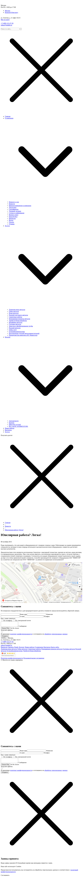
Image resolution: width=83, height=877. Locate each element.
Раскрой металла (14, 328)
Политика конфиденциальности (12, 658)
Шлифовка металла (15, 322)
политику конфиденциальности (21, 634)
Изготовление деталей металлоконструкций (24, 333)
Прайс (16, 647)
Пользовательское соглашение (33, 658)
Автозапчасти (14, 421)
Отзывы (11, 224)
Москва (7, 11)
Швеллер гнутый (15, 424)
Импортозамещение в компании (20, 205)
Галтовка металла (15, 324)
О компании (9, 118)
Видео (11, 220)
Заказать (11, 647)
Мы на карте (5, 19)
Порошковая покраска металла (19, 319)
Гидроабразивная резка (17, 331)
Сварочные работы (15, 317)
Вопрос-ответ (13, 215)
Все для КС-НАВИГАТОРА (18, 426)
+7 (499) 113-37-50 (7, 23)
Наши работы (9, 428)
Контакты (8, 430)
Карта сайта (55, 647)
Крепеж (11, 423)
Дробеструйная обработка (18, 320)
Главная (7, 116)
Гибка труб (12, 330)
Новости (12, 204)
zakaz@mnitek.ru (6, 25)
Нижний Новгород (11, 12)
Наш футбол (13, 216)
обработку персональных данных (56, 634)
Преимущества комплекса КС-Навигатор (23, 335)
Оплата (11, 222)
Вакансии (12, 218)
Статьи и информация (16, 213)
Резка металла (14, 313)
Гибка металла (14, 311)
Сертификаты (13, 209)
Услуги (7, 226)
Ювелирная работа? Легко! (14, 530)
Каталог (7, 337)
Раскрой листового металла (18, 315)
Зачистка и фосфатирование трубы (21, 326)
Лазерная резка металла (17, 309)
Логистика (12, 207)
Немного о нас (14, 202)
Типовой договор (15, 211)
